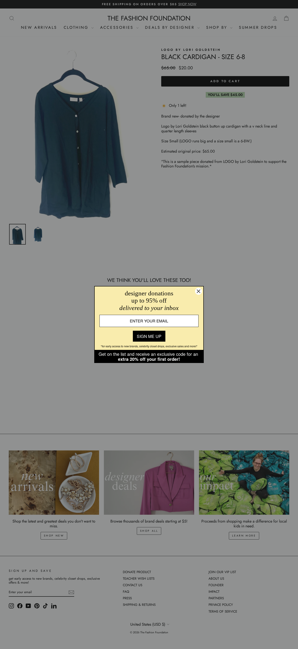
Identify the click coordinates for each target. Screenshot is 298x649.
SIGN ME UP (149, 336)
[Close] (198, 291)
